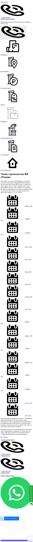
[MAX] (16, 540)
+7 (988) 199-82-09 (6, 17)
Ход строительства (6, 170)
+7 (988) (6, 454)
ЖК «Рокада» (19, 181)
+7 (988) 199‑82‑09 (6, 434)
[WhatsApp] (16, 508)
